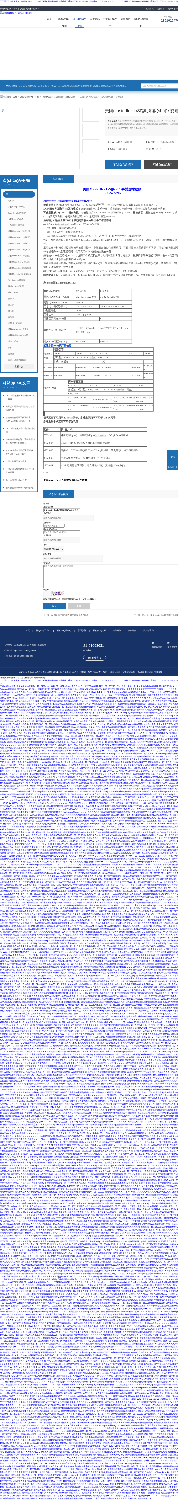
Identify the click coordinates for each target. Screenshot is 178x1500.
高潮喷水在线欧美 (87, 844)
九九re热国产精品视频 (18, 1259)
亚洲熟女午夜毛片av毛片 (74, 894)
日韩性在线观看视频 (149, 730)
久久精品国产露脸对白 (147, 972)
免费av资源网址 (104, 879)
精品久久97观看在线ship (138, 1048)
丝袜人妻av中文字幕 (33, 859)
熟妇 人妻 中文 (66, 981)
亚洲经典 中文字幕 (86, 748)
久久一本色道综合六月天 (88, 1279)
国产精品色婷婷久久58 (122, 1259)
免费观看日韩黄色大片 (85, 1159)
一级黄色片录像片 (33, 1019)
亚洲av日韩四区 (149, 1101)
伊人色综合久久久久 (61, 1197)
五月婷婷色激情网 (22, 1218)
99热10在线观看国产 (100, 1016)
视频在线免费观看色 (143, 832)
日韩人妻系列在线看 (89, 686)
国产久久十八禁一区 (129, 1043)
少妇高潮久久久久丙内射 (137, 745)
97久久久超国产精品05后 (164, 1078)
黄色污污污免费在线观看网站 (29, 797)
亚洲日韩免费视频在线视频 (119, 958)
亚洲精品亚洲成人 (167, 686)
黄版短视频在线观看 (36, 1005)
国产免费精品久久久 (44, 1063)
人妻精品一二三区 (147, 750)
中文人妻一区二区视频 (148, 803)
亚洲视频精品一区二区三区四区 (142, 823)
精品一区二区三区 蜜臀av (122, 923)
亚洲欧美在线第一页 (23, 1098)
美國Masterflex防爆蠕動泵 (19, 274)
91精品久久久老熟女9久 (10, 1002)
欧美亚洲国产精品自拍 (154, 712)
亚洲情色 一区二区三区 (137, 1013)
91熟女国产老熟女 (103, 1177)
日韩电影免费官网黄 (101, 981)
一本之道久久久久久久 (118, 1294)
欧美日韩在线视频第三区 (96, 809)
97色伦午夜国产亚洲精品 (48, 1203)
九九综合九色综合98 (77, 856)
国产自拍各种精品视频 (49, 967)
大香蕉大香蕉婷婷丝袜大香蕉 (50, 1066)
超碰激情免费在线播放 (80, 1235)
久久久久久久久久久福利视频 (136, 829)
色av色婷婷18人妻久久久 (132, 999)
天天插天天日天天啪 (70, 920)
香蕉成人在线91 (94, 838)
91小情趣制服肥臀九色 (113, 829)
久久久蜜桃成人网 (8, 1025)
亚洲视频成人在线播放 (135, 1265)
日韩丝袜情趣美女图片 (30, 1308)
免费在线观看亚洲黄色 (162, 721)
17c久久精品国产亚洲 (75, 1294)
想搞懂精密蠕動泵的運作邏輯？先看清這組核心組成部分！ (20, 419)
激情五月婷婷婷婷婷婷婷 (163, 1075)
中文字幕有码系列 (98, 1110)
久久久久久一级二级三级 (75, 1221)
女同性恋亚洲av (59, 812)
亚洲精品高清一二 (45, 885)
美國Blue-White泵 (16, 219)
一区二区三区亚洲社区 (148, 1148)
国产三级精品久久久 (61, 952)
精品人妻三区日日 (107, 1025)
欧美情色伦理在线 (126, 832)
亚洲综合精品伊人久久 (89, 1306)
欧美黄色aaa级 (115, 1154)
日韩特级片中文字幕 (48, 1119)
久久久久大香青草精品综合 (108, 1303)
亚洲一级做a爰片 (65, 730)
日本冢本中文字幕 (159, 1057)
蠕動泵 (11, 200)
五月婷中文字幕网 (26, 882)
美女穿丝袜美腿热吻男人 (160, 1317)
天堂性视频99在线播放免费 (90, 1121)
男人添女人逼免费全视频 (164, 742)
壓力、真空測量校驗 (17, 360)
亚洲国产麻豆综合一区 (49, 899)
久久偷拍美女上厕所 (148, 736)
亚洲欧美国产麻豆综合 (90, 835)
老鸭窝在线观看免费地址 (68, 1227)
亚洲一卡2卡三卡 (104, 882)
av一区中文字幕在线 (168, 882)
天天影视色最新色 (62, 695)
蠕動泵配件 (13, 292)
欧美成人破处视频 (24, 1311)
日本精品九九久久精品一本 (115, 847)
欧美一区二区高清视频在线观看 (103, 783)
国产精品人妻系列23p (137, 1121)
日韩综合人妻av (78, 888)
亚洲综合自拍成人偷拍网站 (158, 894)
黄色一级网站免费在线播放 (114, 932)
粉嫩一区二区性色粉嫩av (35, 774)
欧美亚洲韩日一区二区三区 (146, 783)
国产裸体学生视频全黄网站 (16, 923)
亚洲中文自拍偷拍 (133, 791)
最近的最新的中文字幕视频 (72, 712)
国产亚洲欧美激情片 (125, 1025)
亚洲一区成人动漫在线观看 (129, 765)
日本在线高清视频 (92, 1066)
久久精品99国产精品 (108, 1040)
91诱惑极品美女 (128, 1162)
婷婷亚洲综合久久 (8, 1311)
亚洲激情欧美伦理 (16, 1197)
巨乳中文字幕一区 (71, 1300)
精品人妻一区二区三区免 (61, 821)
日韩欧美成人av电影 (87, 955)
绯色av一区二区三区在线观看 (135, 911)
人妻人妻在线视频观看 (19, 815)
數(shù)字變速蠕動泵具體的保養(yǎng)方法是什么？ (19, 452)
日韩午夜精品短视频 (62, 914)
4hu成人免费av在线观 (162, 1016)
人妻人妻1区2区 (37, 815)
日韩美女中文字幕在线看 (95, 712)
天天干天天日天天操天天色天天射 (77, 1113)
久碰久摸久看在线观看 (26, 745)
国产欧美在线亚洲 (52, 1086)
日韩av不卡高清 (27, 727)
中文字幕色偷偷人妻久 (33, 1157)
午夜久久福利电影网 (167, 1148)
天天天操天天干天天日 (77, 812)
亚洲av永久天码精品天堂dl (18, 742)
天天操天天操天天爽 (85, 926)
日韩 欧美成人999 (56, 1162)
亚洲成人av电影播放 (56, 742)
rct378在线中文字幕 (40, 897)
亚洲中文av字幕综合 (31, 1008)
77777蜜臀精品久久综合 (130, 1276)
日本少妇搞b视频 (156, 1256)
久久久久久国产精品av (41, 996)
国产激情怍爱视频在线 (60, 783)
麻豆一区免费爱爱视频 (13, 733)
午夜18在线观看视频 (130, 876)
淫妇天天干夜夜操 (161, 1195)
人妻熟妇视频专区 (118, 745)
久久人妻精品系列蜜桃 (124, 978)
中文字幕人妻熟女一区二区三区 (23, 964)
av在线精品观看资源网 (65, 1268)
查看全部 (18, 366)
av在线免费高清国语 (78, 1019)
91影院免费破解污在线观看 (142, 993)
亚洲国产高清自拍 (151, 940)
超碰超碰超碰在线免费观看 (145, 1008)
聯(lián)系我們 (141, 20)
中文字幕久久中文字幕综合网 (46, 1098)
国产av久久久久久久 (95, 1057)
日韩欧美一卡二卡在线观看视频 (71, 870)
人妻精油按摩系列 (17, 1195)
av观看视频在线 (96, 899)
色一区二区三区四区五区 (91, 1005)
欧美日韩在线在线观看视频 (39, 993)
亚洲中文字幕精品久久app (160, 1259)
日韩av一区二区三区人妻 (155, 797)
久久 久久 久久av (12, 800)
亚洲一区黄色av (54, 698)
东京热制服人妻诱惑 (128, 972)
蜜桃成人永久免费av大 (144, 905)
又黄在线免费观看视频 (121, 1195)
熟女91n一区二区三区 (116, 712)
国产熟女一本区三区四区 (126, 803)
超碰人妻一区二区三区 (164, 923)
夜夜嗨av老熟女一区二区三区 (76, 701)
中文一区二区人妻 (8, 841)
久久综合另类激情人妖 (67, 800)
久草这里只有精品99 (117, 1180)
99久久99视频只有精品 (127, 873)
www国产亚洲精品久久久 (140, 841)
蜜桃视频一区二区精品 (13, 1086)
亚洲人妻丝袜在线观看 (97, 970)
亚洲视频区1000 (75, 937)
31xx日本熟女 (89, 1285)
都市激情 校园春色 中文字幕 (12, 832)
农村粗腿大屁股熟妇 (140, 815)
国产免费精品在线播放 (87, 1101)
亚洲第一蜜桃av (121, 1215)
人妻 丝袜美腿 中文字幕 (32, 949)
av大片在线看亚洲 (126, 955)
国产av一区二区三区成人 (98, 841)
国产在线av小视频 (166, 788)
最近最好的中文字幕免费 (119, 809)
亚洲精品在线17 (158, 1022)
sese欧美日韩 (61, 1230)
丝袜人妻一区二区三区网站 (26, 1200)
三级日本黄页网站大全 (159, 946)
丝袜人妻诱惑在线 (158, 1253)
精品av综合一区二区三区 (107, 1159)
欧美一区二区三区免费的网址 (48, 710)
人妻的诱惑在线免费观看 (111, 920)
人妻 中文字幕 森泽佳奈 (126, 1297)
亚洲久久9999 (50, 905)
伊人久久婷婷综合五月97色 (160, 961)
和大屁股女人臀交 (80, 861)
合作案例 (117, 630)
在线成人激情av (38, 1183)
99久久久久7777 (35, 1180)
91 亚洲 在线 (56, 1083)
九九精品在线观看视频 (161, 885)
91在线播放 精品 (63, 771)
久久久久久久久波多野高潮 (77, 815)
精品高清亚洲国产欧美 (144, 701)
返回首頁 (150, 9)
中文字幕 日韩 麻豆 (80, 1145)
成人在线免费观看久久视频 (31, 803)
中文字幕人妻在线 (61, 847)
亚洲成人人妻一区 (50, 1168)
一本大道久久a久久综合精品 (99, 1314)
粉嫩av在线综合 (83, 1078)
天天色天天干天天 (164, 724)
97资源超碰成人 (10, 736)
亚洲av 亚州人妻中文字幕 (87, 993)
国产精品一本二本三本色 (140, 1078)
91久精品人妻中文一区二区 (98, 692)
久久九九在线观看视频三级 (63, 1177)
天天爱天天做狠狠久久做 (127, 1028)
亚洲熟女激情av (18, 1072)
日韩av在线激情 (141, 946)
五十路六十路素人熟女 (144, 867)
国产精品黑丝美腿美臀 (79, 1046)
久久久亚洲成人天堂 (120, 914)
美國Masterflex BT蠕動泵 (19, 262)
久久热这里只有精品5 (35, 1022)
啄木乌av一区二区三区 (135, 856)
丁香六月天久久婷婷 (109, 1157)
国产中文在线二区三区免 (85, 1104)
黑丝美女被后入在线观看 (49, 964)
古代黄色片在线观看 (118, 806)
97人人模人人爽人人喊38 (22, 1212)
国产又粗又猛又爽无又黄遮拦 (62, 1186)
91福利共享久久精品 (40, 783)
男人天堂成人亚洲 (47, 1116)
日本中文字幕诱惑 (157, 1203)
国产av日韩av (159, 832)
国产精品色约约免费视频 (91, 698)
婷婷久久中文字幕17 (93, 1092)
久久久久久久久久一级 (89, 1043)
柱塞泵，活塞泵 (15, 323)
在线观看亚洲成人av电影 (103, 1151)
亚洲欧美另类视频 (48, 1247)
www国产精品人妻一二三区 (133, 1311)
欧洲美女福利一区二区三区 (16, 756)
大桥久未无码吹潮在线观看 (135, 961)
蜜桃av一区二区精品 (21, 1183)
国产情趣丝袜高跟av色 (88, 1040)
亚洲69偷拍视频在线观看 (99, 1127)
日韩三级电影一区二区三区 (72, 961)
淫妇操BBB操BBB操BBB (23, 870)
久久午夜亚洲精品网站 (80, 1063)
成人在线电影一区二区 (59, 897)
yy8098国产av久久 (47, 929)
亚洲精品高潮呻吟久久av (39, 1083)
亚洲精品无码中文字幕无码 (156, 739)
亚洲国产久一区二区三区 (128, 908)
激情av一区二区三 (11, 1043)
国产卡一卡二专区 (99, 791)
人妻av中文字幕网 (31, 1124)
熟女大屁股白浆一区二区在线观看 (114, 993)
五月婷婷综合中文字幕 (120, 762)
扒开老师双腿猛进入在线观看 (161, 768)
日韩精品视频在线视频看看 (61, 853)
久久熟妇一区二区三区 (33, 1086)
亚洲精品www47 (81, 905)
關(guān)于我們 (64, 20)
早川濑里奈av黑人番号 (77, 1209)
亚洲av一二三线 (70, 736)
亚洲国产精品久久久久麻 (99, 975)
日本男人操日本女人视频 (87, 1276)
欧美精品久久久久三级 (134, 1051)
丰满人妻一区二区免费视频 (19, 1145)
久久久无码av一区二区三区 (24, 955)
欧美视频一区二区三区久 (103, 978)
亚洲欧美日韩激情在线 (97, 1019)
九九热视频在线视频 (132, 870)
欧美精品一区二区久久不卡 (28, 786)
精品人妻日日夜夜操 (53, 1095)
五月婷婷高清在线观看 (16, 707)
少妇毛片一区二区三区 (75, 1238)
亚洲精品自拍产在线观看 (163, 926)
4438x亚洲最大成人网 (47, 800)
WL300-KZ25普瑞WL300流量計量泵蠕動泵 (70, 615)
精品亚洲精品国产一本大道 (147, 718)
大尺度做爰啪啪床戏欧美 (70, 967)
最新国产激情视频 (126, 1057)
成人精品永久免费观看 (100, 891)
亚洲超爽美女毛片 (32, 826)
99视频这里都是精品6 (149, 876)
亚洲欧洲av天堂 (104, 1165)
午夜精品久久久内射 (142, 981)
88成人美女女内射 (107, 967)
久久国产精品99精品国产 (109, 1171)
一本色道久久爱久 (155, 1013)
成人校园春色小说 (20, 777)
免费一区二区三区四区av (114, 1005)
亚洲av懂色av (124, 952)
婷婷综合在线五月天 (75, 958)
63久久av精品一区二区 (95, 1060)
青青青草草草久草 (53, 1022)
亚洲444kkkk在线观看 (65, 1078)
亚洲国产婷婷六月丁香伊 (27, 978)
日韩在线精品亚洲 (143, 812)
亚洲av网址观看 (134, 1037)
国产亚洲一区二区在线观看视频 (56, 1072)
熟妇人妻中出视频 (93, 750)
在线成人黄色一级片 (25, 1025)
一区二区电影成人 (101, 923)
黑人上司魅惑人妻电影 (138, 768)
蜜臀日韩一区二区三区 (30, 894)
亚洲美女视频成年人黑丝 (42, 765)
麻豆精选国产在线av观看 (95, 794)
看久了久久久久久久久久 (158, 695)
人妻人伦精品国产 (13, 949)
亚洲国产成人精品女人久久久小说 (79, 733)
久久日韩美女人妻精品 (137, 1098)
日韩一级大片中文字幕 (126, 748)
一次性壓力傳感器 (16, 225)
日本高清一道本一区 (82, 981)
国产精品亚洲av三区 (44, 1235)
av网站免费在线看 (98, 1078)
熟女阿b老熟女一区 (110, 1300)
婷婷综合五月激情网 (101, 1113)
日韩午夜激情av (113, 1311)
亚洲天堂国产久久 (30, 967)
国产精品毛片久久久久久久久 (131, 1159)
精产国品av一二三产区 (121, 1127)
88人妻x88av (54, 1043)
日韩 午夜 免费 (68, 1022)
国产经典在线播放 (141, 1151)
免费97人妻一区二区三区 (107, 788)
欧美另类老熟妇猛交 (52, 949)
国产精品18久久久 (140, 1203)
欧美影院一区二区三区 (13, 970)
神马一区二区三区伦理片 (110, 686)
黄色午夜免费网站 (143, 1075)
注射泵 (11, 305)
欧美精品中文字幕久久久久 (150, 692)
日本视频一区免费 (168, 870)
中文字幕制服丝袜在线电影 (150, 838)
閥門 (10, 347)
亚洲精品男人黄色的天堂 (10, 1165)
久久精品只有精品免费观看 (50, 1028)
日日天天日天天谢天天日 (50, 990)
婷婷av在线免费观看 (155, 1270)
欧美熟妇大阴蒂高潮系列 (40, 1060)
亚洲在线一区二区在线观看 (63, 707)
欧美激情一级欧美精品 (82, 914)
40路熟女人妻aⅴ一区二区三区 (38, 1197)
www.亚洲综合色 (18, 1270)
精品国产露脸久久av (129, 1300)
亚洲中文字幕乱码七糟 (39, 1054)
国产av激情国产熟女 (29, 771)
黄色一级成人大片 (40, 841)
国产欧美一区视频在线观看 (96, 780)
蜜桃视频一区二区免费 (107, 955)
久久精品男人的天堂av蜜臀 (66, 844)
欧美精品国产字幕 (101, 1203)
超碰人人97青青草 (75, 1212)
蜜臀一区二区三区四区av (96, 1294)
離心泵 (11, 311)
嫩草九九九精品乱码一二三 (162, 759)
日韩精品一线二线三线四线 (38, 768)
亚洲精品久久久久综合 (95, 1238)
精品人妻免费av (167, 1186)
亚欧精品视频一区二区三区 (84, 718)
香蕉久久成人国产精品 (9, 958)
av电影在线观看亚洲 (42, 1297)
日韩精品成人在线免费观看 (153, 1224)
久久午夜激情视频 (125, 946)
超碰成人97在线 (88, 1303)
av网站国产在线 (48, 1136)
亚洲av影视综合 (132, 730)
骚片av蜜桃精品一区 (133, 861)
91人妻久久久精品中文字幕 (50, 1002)
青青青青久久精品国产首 (59, 794)
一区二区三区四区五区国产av (157, 1051)
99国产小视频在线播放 (68, 908)
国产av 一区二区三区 (108, 756)
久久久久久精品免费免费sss (80, 859)
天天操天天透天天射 (14, 1095)
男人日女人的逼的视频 (120, 815)
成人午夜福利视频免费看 (112, 961)
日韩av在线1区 (107, 1083)
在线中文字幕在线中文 (62, 718)
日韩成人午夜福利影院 (157, 704)
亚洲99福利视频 (59, 1057)
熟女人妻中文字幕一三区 (61, 1054)
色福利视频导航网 (43, 1057)
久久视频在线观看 (8, 710)
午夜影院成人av (67, 899)
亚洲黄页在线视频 (81, 821)
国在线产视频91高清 (22, 765)
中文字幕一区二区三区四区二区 (134, 1256)
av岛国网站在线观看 (16, 794)
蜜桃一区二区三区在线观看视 (159, 715)
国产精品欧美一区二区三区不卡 (110, 730)
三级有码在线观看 (8, 686)
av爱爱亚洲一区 (85, 710)
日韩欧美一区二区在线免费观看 (131, 727)
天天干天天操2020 (66, 1025)
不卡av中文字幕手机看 (66, 882)
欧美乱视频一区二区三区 (15, 1005)
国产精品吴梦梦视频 (154, 1107)
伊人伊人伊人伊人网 (149, 707)
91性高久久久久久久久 (167, 689)
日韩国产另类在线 (49, 1192)
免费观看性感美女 (46, 1089)
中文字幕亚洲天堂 (109, 826)
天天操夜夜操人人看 (88, 1028)
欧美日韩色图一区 (16, 1022)
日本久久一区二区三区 (45, 882)
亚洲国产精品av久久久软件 (43, 946)
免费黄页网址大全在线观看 (143, 724)
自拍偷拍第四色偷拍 (25, 867)
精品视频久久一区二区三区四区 (141, 780)
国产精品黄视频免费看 (34, 1127)
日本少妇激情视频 (107, 943)
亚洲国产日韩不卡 (130, 750)
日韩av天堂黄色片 (90, 967)
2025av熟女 (124, 771)
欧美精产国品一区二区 (119, 1221)
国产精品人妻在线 (109, 835)
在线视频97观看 (27, 981)
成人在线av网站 (136, 940)
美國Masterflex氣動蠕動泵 (19, 268)
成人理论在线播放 (141, 1212)
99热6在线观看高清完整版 (46, 850)
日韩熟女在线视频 (26, 1151)
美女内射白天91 (151, 1046)
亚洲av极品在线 (7, 721)
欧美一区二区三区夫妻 (88, 739)
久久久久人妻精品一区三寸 (66, 1133)
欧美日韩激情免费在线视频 (132, 739)
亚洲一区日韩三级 (19, 1265)
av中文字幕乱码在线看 (57, 975)
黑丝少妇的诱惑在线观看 (98, 1072)
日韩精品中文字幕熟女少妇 (110, 1101)
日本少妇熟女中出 (63, 1089)
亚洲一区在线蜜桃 (118, 1034)
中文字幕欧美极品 (21, 809)
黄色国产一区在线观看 (45, 727)
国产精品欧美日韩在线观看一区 (39, 695)
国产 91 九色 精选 (79, 841)
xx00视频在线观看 (108, 929)
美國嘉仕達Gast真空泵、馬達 (21, 335)
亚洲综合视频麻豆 (36, 806)
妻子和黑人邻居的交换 (150, 935)
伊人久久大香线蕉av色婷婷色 (124, 692)
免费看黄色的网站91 (80, 695)
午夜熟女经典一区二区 (81, 762)
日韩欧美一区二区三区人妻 (115, 1121)
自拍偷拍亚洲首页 (149, 1095)
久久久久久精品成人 (140, 850)
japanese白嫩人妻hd (131, 990)
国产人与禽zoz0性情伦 (51, 999)
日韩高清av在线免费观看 (75, 838)
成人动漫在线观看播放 (159, 1212)
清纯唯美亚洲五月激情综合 (49, 1273)
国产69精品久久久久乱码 (100, 715)
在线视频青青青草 (135, 1180)
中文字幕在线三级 (152, 999)
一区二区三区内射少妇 (126, 929)
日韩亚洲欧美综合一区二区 (124, 742)
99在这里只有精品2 (165, 800)
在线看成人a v (111, 1057)
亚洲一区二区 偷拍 (36, 1256)
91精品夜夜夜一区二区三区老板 (45, 1130)
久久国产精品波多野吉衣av (136, 1092)
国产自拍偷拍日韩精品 (85, 1186)
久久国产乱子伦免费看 (104, 1075)
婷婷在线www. (62, 788)
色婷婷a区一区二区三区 (150, 1227)
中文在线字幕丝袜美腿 (39, 853)
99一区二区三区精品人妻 (59, 888)
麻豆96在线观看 (108, 1124)
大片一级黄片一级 (16, 1285)
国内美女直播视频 (70, 710)
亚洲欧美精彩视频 (134, 1031)
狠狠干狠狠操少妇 (93, 873)
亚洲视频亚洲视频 (159, 917)
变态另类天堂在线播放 (103, 859)
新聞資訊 (95, 19)
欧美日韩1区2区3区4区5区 (63, 993)
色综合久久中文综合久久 (38, 1139)
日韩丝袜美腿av (121, 940)
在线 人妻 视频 (143, 984)
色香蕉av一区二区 (156, 1230)
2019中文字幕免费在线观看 (152, 1235)
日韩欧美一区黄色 (128, 996)
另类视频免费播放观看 (145, 975)
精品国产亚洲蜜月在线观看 (71, 1092)
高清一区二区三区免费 (140, 885)
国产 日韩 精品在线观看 (78, 1010)
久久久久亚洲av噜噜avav (11, 908)
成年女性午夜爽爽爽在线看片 (82, 788)
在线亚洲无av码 (96, 695)
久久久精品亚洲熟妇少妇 (46, 1174)
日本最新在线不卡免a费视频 (53, 786)
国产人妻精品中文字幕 (77, 1081)
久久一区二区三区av (9, 1288)
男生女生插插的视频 (53, 736)
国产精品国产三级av (161, 847)
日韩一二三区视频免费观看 (116, 894)
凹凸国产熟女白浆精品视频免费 (110, 1002)
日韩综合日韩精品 (62, 1148)
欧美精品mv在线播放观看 (83, 832)
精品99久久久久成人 (33, 780)
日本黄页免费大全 (96, 1265)
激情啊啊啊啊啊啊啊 (134, 1268)
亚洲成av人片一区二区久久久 (148, 864)
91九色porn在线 (7, 961)
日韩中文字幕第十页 (127, 733)
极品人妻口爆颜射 (22, 1130)
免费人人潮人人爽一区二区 (139, 847)
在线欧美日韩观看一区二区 (166, 964)
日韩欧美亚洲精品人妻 (67, 1040)
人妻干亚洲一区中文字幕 (19, 1162)
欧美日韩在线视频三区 (74, 750)
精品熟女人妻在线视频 (61, 692)
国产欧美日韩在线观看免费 (88, 996)
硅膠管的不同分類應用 (16, 461)
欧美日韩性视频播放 (18, 1133)
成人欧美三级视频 (135, 712)
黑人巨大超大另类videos (166, 701)
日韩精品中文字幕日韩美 (106, 844)
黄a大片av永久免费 (126, 835)
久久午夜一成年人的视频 (71, 964)
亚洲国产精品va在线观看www (152, 1083)
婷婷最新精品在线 (158, 850)
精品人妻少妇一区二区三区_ (161, 897)
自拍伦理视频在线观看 (26, 718)
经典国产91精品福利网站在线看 (163, 1247)
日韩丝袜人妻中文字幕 (68, 739)
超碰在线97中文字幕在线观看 (56, 721)
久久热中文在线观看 (25, 686)
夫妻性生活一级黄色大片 (87, 902)
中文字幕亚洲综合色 (38, 1107)
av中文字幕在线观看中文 (79, 774)
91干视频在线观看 (75, 932)
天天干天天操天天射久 (46, 935)
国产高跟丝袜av (81, 899)
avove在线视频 (110, 908)
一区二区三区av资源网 (167, 736)
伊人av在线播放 (101, 806)
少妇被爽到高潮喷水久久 (104, 710)
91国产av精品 (59, 753)
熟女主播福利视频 (116, 791)
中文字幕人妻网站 (50, 1317)
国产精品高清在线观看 (168, 972)
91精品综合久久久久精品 (151, 949)
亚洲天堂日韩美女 (161, 1244)
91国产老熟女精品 (82, 911)
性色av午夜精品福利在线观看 (98, 1168)
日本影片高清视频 (74, 1285)
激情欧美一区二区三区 (49, 961)
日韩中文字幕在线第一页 (116, 797)
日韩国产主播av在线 (12, 823)
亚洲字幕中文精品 (39, 888)
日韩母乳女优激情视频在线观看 (136, 917)
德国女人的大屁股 (119, 715)
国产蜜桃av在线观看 (53, 1157)
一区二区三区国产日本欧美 (88, 1069)
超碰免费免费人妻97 (98, 689)
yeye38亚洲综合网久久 (35, 1314)
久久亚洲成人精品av (58, 972)
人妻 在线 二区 (21, 806)
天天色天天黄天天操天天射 (127, 1227)
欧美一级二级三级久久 (86, 1165)
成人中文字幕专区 (80, 689)
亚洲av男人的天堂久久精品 (120, 774)
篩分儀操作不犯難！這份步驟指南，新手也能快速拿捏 (20, 441)
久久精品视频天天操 (114, 861)
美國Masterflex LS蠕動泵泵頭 (21, 249)
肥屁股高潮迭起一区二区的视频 (43, 724)
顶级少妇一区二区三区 (58, 1311)
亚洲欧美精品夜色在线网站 (119, 794)
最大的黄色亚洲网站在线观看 (106, 1054)
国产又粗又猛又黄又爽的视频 (33, 975)
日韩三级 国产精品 (15, 780)
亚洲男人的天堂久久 (136, 932)
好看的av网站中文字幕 (128, 902)
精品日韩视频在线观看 (58, 923)
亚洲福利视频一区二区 (9, 891)
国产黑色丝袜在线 (62, 765)
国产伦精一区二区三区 (65, 1189)
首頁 (49, 19)
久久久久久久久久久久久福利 (44, 879)
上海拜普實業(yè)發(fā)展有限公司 (23, 9)
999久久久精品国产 (86, 736)
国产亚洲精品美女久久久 (118, 1078)
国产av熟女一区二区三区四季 (157, 1142)
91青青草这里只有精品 (97, 1081)
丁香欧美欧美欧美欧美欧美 (30, 1209)
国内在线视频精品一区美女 (82, 727)
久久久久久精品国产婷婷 (42, 748)
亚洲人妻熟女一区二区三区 (122, 1089)
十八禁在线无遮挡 (124, 1212)
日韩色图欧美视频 (162, 952)
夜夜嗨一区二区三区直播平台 (106, 1256)
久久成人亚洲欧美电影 (82, 1054)
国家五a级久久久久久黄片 (136, 1060)
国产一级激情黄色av (121, 704)
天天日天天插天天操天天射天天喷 (91, 777)
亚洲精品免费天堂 (119, 1177)
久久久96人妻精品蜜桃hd (101, 768)
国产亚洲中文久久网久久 (85, 730)
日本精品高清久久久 (71, 1200)
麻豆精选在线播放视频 (71, 867)
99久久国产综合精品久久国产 (100, 786)
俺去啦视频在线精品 (76, 1057)
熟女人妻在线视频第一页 (161, 815)
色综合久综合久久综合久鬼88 (50, 750)
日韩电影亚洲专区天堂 (67, 1192)
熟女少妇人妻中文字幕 (163, 1168)
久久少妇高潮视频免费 (165, 750)
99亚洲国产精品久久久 (39, 756)
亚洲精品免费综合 (153, 932)
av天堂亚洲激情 (132, 935)
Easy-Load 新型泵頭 (17, 213)
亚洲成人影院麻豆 (13, 905)
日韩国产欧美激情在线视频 (153, 791)
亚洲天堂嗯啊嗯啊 (120, 759)
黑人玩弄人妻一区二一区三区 (162, 1151)
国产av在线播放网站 (145, 1285)
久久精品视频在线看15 (21, 1046)
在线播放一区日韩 (30, 990)
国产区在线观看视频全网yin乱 (142, 1104)
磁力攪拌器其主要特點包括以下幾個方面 (20, 408)
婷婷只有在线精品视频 (140, 809)
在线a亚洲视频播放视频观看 (59, 832)
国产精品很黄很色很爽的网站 (17, 748)
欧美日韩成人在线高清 (20, 753)
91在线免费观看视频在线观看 (54, 937)
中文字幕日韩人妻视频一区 (124, 1165)
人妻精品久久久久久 (9, 882)
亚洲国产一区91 (102, 1034)
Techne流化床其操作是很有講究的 (20, 430)
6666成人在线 (69, 1083)
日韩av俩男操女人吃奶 (13, 1124)
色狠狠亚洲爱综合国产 (9, 712)
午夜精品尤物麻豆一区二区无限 (52, 984)
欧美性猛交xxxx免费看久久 (141, 1189)
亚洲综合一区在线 (103, 742)
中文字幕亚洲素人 (15, 1247)
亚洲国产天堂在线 (96, 1209)
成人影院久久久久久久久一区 (96, 1095)
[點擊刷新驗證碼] (57, 593)
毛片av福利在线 (23, 897)
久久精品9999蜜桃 (145, 742)
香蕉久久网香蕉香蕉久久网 (121, 721)
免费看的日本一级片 (68, 1317)
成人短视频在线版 (104, 1253)
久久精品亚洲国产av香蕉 (76, 759)
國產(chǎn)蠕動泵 (16, 286)
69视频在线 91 (146, 1209)
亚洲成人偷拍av (45, 847)
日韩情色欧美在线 (163, 975)
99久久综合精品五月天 (95, 999)
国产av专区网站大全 (107, 867)
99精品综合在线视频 (42, 812)
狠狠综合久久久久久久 (143, 923)
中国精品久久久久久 (91, 826)
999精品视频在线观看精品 (102, 701)
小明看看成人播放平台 (163, 1300)
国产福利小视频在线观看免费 (74, 1265)
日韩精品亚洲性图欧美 (67, 1279)
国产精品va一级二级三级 (121, 981)
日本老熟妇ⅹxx (43, 692)
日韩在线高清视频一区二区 (26, 984)
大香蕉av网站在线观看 (30, 958)
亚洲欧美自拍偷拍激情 (126, 710)
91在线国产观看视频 (57, 1081)
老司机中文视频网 (26, 704)
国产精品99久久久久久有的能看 (77, 978)
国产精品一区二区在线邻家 (105, 946)
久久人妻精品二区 (57, 1110)
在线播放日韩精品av (165, 756)
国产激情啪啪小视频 (69, 955)
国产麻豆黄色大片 (47, 902)
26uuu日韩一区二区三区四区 (49, 1306)
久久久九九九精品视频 (86, 882)
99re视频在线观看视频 (109, 800)
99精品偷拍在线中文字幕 (69, 1119)
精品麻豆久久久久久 (126, 987)
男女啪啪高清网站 (168, 1311)
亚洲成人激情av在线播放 (159, 1060)
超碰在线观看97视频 (117, 1048)
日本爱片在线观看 (56, 940)
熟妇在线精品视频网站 (146, 835)
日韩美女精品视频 (20, 724)
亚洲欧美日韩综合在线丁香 (122, 812)
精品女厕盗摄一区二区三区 (18, 888)
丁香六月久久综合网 (167, 1095)
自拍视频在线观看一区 (124, 786)
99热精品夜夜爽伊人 (110, 996)
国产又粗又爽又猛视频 (139, 759)
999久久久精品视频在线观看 (152, 943)
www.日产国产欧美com (32, 1040)
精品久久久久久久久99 (10, 838)
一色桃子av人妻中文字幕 (36, 1081)
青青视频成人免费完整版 (117, 1139)
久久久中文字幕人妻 (111, 990)
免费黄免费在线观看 (119, 841)
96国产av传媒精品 (140, 897)
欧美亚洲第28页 (20, 1253)
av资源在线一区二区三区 (106, 733)
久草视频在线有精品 (116, 1046)
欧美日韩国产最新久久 (121, 926)
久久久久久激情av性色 (139, 1010)
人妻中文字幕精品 (120, 1104)
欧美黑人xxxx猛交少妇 (45, 704)
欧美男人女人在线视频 (144, 859)
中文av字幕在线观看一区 (101, 821)
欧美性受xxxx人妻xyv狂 (86, 1247)
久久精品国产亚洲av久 (130, 1086)
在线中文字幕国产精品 (77, 1127)
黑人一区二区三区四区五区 (145, 891)
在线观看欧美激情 (27, 935)
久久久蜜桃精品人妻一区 (166, 1063)
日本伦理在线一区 (39, 1162)
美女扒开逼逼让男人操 (108, 864)
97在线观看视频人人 (24, 844)
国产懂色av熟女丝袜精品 (114, 1273)
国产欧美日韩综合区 (78, 721)
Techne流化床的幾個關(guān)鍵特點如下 (20, 397)
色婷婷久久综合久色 (134, 1046)
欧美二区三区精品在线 (145, 786)
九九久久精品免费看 (62, 1145)
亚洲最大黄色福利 (148, 1040)
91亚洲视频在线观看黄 (94, 1174)
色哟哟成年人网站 (61, 1046)
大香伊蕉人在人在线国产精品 (60, 876)
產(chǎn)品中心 (79, 20)
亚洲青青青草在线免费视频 (33, 823)
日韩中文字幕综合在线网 (106, 832)
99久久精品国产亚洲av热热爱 (44, 730)
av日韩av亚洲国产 (62, 885)
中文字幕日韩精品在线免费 (140, 1016)
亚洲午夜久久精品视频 (76, 1183)
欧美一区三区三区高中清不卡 (87, 1124)
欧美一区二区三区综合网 (55, 970)
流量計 (11, 354)
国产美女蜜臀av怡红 (70, 698)
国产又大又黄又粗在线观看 (100, 759)
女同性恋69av (158, 1043)
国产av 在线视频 (115, 1019)
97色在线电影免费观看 (101, 704)
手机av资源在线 (18, 695)
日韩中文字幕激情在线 (20, 730)
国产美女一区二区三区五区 (86, 818)
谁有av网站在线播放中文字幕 (120, 1008)
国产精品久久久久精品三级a (53, 958)
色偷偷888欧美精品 (52, 715)
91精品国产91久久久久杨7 (80, 803)
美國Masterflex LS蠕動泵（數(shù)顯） (59, 97)
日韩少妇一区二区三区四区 (124, 879)
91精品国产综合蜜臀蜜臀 (63, 1151)
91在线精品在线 (115, 911)
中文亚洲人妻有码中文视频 (101, 984)
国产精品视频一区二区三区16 (72, 850)
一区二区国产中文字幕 (45, 686)
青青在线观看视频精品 (100, 1232)
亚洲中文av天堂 (84, 704)
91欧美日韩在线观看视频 (100, 823)
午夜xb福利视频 (79, 692)
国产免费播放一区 (78, 847)
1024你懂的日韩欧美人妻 (148, 882)
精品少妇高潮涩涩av (169, 1133)
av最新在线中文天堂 (160, 1145)
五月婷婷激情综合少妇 (86, 707)
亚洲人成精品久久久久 (13, 1238)
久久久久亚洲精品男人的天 (130, 1130)
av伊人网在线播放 (15, 1048)
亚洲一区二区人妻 (125, 867)
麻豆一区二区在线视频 (160, 774)
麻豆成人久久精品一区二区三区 (28, 721)
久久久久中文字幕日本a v (14, 821)
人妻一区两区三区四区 (49, 1092)
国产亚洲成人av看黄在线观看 (84, 917)
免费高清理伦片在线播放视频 (28, 999)
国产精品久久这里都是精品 (127, 707)
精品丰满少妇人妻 (24, 812)
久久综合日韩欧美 (83, 791)
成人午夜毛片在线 (157, 911)
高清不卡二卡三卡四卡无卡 (14, 1139)
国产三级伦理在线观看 (88, 800)
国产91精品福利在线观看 (47, 1250)
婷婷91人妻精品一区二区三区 (33, 876)
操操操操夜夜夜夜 (18, 1180)
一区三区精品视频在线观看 (153, 1303)
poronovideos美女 (11, 1113)
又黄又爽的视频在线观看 (147, 686)
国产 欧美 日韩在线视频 (61, 689)
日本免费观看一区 (94, 847)
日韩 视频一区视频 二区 (46, 1227)
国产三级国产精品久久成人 (166, 1081)
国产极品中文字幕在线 (9, 975)
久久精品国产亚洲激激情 (106, 765)
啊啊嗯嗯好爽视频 (11, 935)
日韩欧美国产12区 (8, 1142)
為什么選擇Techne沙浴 (16, 480)
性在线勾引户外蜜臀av (47, 745)
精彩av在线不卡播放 (118, 1016)
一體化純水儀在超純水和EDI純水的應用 (20, 471)
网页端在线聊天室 (147, 756)
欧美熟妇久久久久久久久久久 (156, 861)
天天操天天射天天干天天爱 (154, 806)
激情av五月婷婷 (150, 788)
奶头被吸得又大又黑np (54, 733)
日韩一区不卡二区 (78, 897)
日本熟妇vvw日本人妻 (138, 899)
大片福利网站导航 (98, 1046)
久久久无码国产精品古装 (98, 812)
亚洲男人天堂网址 (158, 1113)
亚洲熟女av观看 (168, 1180)
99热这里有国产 (144, 1165)
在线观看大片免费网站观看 (55, 859)
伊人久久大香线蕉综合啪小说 (47, 867)
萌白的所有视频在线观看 (104, 803)
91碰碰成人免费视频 (25, 710)
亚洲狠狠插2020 (137, 1215)
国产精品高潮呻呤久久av (108, 718)
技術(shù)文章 (110, 20)
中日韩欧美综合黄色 (67, 724)
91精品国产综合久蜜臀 (162, 812)
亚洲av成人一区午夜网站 (52, 838)
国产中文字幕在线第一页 (66, 1116)
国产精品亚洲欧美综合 (73, 780)
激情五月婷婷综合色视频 (47, 1069)
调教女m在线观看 (150, 1206)
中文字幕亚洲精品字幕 (149, 1314)
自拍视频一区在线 (112, 1086)
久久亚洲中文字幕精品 (77, 797)
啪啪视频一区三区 (45, 818)
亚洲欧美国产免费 (134, 1005)
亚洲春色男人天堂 (126, 783)
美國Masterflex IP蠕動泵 (19, 256)
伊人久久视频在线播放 (71, 826)
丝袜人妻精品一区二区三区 (72, 987)
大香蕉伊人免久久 (97, 1139)
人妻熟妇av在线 (47, 1124)
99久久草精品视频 (43, 917)
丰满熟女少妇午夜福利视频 (112, 935)
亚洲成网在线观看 (151, 920)
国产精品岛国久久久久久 (148, 929)
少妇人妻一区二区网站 (9, 1308)
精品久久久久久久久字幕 (145, 800)
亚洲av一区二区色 (86, 742)
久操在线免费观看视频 (16, 1168)
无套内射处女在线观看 (76, 970)
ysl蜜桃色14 (135, 1224)
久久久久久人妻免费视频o (160, 899)
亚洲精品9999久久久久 (104, 753)
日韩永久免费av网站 (20, 1037)
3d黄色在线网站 (120, 768)
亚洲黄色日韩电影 (168, 1241)
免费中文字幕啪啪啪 (116, 1110)
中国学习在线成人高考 (87, 724)
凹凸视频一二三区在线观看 (116, 695)
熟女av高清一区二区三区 (11, 1008)
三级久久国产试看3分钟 (106, 952)
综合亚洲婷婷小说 (166, 803)
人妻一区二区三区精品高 (151, 990)
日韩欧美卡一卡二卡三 (116, 1098)
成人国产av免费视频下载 (25, 885)
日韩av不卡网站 (104, 1104)
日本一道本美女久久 (100, 1282)
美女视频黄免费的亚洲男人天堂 (16, 946)
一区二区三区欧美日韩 (89, 935)
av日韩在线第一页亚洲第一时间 (88, 829)
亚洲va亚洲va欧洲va (33, 1276)
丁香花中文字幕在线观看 (153, 1110)
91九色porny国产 (127, 718)
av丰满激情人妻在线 (151, 1031)
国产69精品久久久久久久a (56, 803)
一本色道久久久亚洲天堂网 (122, 975)
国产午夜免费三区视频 (14, 768)
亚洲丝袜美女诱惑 (141, 1022)
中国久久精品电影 (148, 1174)
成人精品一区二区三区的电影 (108, 736)
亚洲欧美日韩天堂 (139, 704)
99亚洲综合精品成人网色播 (159, 1282)
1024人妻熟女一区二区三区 (60, 1107)
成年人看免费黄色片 (160, 1165)
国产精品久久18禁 (47, 771)
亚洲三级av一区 (40, 940)
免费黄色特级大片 (11, 1230)
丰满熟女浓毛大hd (42, 1212)
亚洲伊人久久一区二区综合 (156, 818)
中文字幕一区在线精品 (33, 856)
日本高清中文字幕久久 (150, 908)
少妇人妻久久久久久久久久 (133, 1107)
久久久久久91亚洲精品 (54, 1048)
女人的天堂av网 (128, 686)
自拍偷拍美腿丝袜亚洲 (33, 733)
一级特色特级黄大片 (167, 1297)
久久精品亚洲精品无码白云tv (61, 1104)
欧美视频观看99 (138, 1183)
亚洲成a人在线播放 (11, 1224)
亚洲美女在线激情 (29, 800)
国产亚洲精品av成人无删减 (30, 759)
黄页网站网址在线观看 (30, 838)
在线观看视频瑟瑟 (24, 1186)
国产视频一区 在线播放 (109, 739)
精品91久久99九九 (60, 1215)
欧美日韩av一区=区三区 (109, 1107)
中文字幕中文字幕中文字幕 (125, 1148)
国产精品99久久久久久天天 (19, 788)
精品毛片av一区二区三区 (18, 698)
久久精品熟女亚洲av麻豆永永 (24, 1028)
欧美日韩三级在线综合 (83, 1256)
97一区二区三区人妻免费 (34, 1238)
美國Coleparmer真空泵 (18, 329)
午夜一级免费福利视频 (67, 879)
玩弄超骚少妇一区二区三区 (86, 756)
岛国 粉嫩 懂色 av (101, 1189)
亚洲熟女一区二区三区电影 (77, 1048)
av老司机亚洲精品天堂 (49, 987)
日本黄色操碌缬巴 (64, 1136)
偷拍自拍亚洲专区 (84, 1189)
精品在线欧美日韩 (99, 774)
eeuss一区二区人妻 (83, 1151)
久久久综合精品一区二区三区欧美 (74, 1320)
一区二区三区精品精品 (162, 794)
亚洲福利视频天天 (130, 736)
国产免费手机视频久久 (57, 774)
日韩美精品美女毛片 (98, 1048)
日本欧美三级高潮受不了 (91, 1119)
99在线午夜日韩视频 (93, 949)
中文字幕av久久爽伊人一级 (142, 771)
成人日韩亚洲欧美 (22, 1291)
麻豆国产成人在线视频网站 (22, 1174)
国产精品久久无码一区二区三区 (81, 972)
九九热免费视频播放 (117, 1037)
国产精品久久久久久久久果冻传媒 (44, 1206)
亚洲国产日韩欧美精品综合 (39, 707)
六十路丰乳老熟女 (22, 1189)
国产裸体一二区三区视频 (17, 853)
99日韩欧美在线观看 (87, 879)
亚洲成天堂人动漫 (132, 949)
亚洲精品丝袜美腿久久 (98, 721)
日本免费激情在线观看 (18, 914)
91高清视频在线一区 (27, 1078)
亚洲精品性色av (34, 1168)
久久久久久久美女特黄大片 (90, 990)
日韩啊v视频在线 (12, 1116)
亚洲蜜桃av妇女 (44, 718)
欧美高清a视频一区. (88, 1171)
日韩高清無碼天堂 (165, 1174)
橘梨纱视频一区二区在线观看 (132, 1250)
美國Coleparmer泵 (16, 207)
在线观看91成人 (136, 1238)
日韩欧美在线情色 (52, 873)
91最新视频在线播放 (29, 861)
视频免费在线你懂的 (137, 715)
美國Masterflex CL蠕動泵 (19, 231)
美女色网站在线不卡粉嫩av (12, 859)
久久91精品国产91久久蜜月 (103, 1063)
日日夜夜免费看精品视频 (46, 1025)
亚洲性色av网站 (113, 999)
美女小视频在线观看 (25, 739)
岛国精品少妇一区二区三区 (115, 1119)
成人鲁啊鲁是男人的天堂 (40, 1034)
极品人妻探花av (121, 1247)
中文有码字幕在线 (82, 853)
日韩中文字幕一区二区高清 (127, 943)
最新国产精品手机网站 (167, 1066)
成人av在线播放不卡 (66, 1159)
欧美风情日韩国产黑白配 (54, 759)
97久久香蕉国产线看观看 (73, 999)
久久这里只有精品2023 (42, 753)
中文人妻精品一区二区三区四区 (93, 1037)
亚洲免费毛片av (136, 818)
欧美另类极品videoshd (40, 1013)
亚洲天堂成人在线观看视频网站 (150, 748)
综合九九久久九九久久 (147, 1297)
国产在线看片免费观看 (30, 1262)
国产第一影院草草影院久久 (151, 888)
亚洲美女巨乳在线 (60, 1060)
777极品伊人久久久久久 (120, 853)
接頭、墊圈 (13, 341)
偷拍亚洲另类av (70, 1002)
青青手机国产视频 (54, 1270)
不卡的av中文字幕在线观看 (51, 701)
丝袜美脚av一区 (40, 1311)
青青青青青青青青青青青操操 (52, 1294)
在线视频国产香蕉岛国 (45, 926)
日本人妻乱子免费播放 (101, 1197)
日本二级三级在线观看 (124, 701)
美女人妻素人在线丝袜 (124, 1075)
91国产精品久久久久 (46, 1078)
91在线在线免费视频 (105, 1215)
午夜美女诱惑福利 (62, 1063)
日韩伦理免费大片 (16, 715)
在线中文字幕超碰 (67, 1069)
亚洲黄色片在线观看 (151, 870)
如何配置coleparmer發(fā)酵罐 (20, 488)
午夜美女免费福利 (155, 1221)
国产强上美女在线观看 (106, 1285)
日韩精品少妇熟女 (165, 1054)
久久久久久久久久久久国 (82, 1089)
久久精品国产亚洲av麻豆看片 (41, 777)
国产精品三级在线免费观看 (43, 788)
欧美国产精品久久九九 (66, 902)
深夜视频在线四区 (148, 1054)
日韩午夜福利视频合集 (65, 777)
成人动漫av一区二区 (12, 847)
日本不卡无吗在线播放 (81, 1244)
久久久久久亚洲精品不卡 (122, 1168)
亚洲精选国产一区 (137, 894)
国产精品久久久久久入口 (134, 1019)
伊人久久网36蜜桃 (156, 1121)
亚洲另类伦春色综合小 (149, 902)
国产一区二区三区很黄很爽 (54, 1209)
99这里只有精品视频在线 (119, 1081)
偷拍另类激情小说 (39, 742)
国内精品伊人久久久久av (50, 1200)
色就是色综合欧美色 (115, 856)
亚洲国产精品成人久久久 (36, 794)
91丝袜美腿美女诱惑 (127, 844)
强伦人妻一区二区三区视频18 (149, 733)
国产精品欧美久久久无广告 (56, 856)
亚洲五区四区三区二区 (42, 1046)
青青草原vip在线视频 (63, 1253)
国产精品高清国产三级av (147, 710)
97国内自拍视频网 (63, 1195)
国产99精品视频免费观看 (48, 1165)
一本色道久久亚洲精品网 (121, 1232)
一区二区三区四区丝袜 (130, 1303)
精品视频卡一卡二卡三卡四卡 (72, 1098)
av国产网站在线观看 (106, 707)
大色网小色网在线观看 (77, 1230)
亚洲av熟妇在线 (30, 908)
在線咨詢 (96, 657)
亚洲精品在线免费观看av (19, 1148)
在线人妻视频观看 (50, 1276)
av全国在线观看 (146, 1300)
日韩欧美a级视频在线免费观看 (113, 1279)
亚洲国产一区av (65, 745)
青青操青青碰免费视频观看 (130, 788)
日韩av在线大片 (167, 935)
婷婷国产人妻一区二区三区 (41, 1121)
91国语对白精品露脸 (26, 1250)
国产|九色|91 (48, 1195)
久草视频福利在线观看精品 (65, 748)
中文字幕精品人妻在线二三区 (30, 736)
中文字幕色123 (158, 1279)
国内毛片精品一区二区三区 (83, 771)
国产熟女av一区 (24, 689)
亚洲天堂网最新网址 (117, 689)
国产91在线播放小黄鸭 (113, 698)
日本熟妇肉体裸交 (102, 1013)
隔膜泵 (11, 298)
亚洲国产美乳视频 (36, 1265)
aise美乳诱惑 (145, 1043)
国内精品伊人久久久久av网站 (38, 1101)
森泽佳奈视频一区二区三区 (163, 981)
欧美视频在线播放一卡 (78, 1311)
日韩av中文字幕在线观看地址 (63, 1218)
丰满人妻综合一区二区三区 (67, 1171)
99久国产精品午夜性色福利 (139, 1072)
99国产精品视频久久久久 (107, 972)
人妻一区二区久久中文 (146, 996)
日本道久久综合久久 (101, 762)
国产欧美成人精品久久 (111, 838)
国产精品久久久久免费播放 (99, 897)
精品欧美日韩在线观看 (47, 908)
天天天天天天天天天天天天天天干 (141, 689)
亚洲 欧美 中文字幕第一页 (124, 882)
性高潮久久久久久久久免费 (86, 1025)
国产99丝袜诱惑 (63, 727)
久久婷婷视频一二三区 (128, 756)
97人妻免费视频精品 (138, 695)
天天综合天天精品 (91, 964)
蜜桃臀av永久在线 (63, 861)
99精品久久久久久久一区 (46, 870)
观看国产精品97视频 (167, 1288)
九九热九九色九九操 (36, 1221)
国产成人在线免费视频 (66, 704)
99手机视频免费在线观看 (114, 1031)
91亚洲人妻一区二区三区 (46, 739)
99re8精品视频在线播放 (163, 1177)
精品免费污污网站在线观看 (30, 1300)
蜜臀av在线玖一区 (97, 861)
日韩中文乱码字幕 (163, 859)
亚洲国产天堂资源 (29, 847)
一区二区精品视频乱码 (111, 750)
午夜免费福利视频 (15, 856)
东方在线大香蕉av (161, 1291)
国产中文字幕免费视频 (135, 1270)
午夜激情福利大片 (27, 1306)
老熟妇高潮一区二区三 (89, 920)
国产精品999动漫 (47, 861)
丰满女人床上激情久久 (82, 1195)
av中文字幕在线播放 (80, 885)
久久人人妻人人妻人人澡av (158, 698)
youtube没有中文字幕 (20, 1013)
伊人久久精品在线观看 (161, 984)
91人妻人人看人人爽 (133, 777)
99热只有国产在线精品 (155, 1154)
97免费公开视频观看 (114, 1174)
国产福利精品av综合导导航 (67, 686)
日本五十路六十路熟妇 (89, 1133)
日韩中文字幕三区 (99, 911)
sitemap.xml (115, 672)
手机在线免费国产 (43, 1151)
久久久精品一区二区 (65, 929)
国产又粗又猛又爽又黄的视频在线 (78, 806)
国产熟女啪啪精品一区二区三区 (164, 829)
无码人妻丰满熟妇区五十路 (81, 923)
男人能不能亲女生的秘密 (72, 949)
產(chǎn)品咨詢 (123, 164)
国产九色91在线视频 (65, 829)
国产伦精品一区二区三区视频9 (24, 864)
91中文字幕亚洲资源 (41, 689)
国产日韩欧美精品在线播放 (55, 797)
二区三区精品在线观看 (29, 902)
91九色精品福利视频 (14, 1282)
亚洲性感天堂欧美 (130, 838)
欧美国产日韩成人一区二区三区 (32, 1244)
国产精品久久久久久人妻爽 (128, 1186)
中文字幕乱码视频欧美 (82, 745)
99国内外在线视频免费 (142, 794)
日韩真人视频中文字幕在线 (65, 1121)
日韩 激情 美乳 (45, 911)
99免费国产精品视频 (40, 1218)
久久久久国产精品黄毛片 (78, 984)
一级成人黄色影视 (142, 1057)
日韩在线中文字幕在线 (35, 1285)
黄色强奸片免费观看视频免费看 (30, 1303)
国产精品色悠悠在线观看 (25, 818)
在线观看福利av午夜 (21, 783)
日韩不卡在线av (24, 1142)
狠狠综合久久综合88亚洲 (148, 844)
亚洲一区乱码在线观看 (122, 821)
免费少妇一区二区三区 (26, 943)
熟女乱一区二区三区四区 (154, 753)
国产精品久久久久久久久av (47, 1320)
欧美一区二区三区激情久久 (11, 826)
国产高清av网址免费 (70, 1086)
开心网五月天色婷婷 (34, 715)
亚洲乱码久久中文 (153, 856)
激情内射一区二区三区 (114, 1270)
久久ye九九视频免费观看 (129, 1040)
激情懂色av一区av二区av (11, 750)
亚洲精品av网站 (142, 1089)
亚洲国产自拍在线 (162, 867)
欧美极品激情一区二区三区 (50, 864)
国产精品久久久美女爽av (159, 1098)
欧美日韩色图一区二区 (70, 835)
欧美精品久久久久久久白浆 (16, 1121)
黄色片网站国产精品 (35, 1016)
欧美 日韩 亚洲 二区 (164, 780)
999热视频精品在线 (141, 774)
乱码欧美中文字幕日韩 (146, 826)
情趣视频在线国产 (115, 777)
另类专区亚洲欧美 (54, 809)
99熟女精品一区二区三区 (146, 1197)
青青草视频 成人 (24, 841)
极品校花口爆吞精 (16, 920)
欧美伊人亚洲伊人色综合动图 (58, 762)
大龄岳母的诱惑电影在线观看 (17, 879)
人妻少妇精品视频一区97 (74, 809)
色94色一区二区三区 (80, 1148)
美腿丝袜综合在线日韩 (26, 1203)
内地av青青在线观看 (20, 1107)
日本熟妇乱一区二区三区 (122, 891)
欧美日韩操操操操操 (42, 1177)
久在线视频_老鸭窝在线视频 (85, 1107)
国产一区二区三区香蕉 (113, 949)
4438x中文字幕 (134, 806)
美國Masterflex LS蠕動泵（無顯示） (21, 237)
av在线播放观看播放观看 (125, 984)
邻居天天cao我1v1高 (135, 1218)
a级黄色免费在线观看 (39, 1110)
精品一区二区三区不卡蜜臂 (62, 756)
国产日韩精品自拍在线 (28, 899)
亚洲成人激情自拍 (125, 964)
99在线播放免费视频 (167, 1008)
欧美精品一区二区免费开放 (64, 1101)
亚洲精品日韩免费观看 (83, 876)
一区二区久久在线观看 (165, 1025)
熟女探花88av (9, 867)
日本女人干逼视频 (84, 946)
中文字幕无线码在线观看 (67, 935)
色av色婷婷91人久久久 (42, 1145)
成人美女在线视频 (110, 1250)
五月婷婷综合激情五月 (105, 748)
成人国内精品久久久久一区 (154, 1262)
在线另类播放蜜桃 (160, 841)
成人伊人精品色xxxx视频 (25, 692)
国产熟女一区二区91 (141, 853)
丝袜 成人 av (72, 742)
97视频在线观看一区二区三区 (53, 1031)
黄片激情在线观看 (166, 891)
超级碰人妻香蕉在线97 (25, 1227)
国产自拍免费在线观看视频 (41, 914)
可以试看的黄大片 (56, 1037)
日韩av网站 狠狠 (95, 1031)
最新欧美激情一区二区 (29, 1031)
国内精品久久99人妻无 (162, 1127)
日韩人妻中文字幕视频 (144, 955)
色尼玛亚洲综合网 (96, 797)
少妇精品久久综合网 (142, 721)
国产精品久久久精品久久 (59, 841)
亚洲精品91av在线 (38, 698)
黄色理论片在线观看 (106, 1212)
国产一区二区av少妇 (34, 920)
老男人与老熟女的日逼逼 (52, 894)
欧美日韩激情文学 (30, 1002)
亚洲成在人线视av (13, 1040)
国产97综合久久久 (34, 1195)
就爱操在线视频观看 (55, 1221)
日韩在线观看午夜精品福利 (27, 961)
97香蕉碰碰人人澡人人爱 (78, 823)
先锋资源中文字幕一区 (99, 905)
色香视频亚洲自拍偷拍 (143, 964)
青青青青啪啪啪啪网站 (89, 1157)
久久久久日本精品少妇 (80, 1282)
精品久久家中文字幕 (27, 1288)
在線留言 (160, 9)
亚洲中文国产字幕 (120, 823)
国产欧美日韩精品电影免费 (158, 727)
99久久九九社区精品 (16, 1101)
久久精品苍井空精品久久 (79, 891)
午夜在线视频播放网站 (46, 1159)
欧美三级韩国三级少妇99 (42, 1148)
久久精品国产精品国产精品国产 (33, 1043)
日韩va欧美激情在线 (80, 783)
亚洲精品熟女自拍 (89, 864)
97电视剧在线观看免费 (33, 1095)
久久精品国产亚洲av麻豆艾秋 (75, 715)
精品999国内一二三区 (52, 1300)
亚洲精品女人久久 (157, 745)
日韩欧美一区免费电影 (107, 724)
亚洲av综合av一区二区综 (152, 1037)
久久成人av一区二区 (95, 894)
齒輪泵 (11, 317)
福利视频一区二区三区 (51, 826)
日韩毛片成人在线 (138, 1282)
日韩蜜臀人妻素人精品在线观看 (53, 891)
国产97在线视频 (18, 1019)
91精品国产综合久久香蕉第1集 (129, 753)
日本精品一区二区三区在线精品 (124, 888)
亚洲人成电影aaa (102, 926)
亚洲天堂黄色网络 (37, 809)
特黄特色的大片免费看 (60, 1139)
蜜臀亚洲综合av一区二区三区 (115, 1145)
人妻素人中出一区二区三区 (98, 888)
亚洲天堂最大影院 (97, 1311)
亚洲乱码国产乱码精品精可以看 (79, 753)
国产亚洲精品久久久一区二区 (55, 1019)
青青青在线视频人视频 (114, 1265)
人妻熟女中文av (59, 932)
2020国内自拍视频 (127, 864)
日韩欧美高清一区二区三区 (160, 762)
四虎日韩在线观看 (101, 745)
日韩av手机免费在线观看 (106, 727)
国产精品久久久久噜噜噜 (34, 1282)
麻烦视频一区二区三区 (24, 1320)
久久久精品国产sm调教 (121, 850)
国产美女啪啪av (168, 908)
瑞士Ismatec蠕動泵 (16, 280)
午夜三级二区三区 (167, 783)
